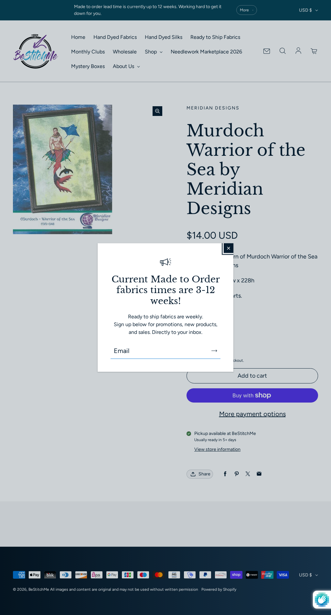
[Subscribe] (214, 351)
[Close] (228, 248)
